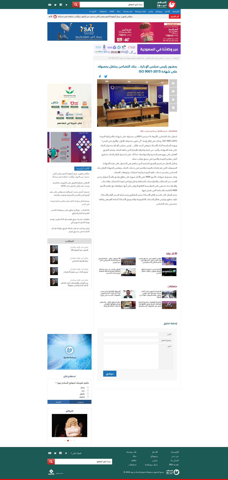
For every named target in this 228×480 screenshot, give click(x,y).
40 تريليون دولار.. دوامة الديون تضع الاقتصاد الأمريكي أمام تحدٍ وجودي (109, 260)
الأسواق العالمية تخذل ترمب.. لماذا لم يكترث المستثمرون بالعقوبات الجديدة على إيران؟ (110, 293)
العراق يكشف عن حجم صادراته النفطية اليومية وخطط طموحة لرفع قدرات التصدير (109, 271)
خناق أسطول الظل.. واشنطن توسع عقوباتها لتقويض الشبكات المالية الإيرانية (110, 304)
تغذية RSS (174, 464)
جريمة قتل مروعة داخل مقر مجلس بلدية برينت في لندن (69, 202)
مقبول (82, 394)
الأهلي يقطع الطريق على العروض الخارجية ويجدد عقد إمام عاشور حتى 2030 (71, 184)
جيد (83, 390)
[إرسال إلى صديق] (173, 91)
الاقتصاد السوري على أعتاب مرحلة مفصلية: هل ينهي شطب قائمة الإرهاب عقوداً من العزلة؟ (150, 294)
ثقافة (112, 11)
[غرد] (173, 100)
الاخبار (167, 11)
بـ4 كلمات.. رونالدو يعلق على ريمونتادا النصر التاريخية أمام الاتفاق (70, 211)
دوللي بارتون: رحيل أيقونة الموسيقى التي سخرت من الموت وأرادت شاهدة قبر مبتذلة (102, 16)
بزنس (150, 11)
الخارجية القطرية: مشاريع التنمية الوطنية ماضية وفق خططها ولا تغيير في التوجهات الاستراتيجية (150, 304)
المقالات (69, 241)
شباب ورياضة (140, 11)
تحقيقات (103, 11)
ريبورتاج (159, 11)
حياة (119, 11)
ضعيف (82, 397)
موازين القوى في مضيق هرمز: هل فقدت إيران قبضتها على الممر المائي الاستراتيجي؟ (150, 260)
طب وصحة (127, 11)
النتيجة (58, 402)
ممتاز (83, 387)
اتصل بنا (175, 460)
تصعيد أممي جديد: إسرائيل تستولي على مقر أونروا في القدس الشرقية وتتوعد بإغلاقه (69, 193)
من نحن (175, 456)
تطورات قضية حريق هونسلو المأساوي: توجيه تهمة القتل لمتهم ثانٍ (69, 220)
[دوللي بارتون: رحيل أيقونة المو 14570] (73, 436)
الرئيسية (175, 11)
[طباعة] (173, 83)
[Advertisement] (137, 225)
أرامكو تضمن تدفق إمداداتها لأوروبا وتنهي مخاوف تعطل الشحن (151, 271)
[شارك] (173, 108)
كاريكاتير (69, 410)
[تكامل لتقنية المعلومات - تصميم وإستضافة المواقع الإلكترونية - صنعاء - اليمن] (55, 474)
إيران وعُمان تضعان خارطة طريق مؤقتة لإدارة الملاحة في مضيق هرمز (70, 229)
